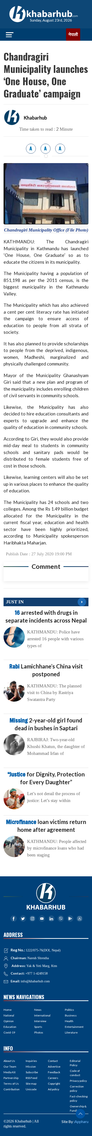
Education (10, 1027)
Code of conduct (75, 1073)
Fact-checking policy (79, 1098)
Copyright (54, 1083)
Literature (71, 1032)
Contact (53, 1061)
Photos (38, 1032)
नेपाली (73, 34)
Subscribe (32, 1072)
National (9, 1015)
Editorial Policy (75, 1063)
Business (71, 1015)
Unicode (31, 1089)
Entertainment (74, 1027)
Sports (38, 1027)
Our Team (10, 1066)
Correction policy (77, 1088)
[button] (80, 1113)
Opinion (9, 1021)
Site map (31, 1083)
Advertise (54, 1066)
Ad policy (53, 1089)
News (38, 1009)
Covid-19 (9, 1032)
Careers (53, 1078)
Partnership (11, 1078)
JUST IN (15, 601)
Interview (40, 1021)
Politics (69, 1009)
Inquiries (31, 1061)
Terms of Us (11, 1083)
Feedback (54, 1072)
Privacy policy (78, 1081)
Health (69, 1021)
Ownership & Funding (78, 1108)
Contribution (12, 1089)
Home (8, 1009)
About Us (9, 1061)
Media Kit (10, 1072)
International (42, 1015)
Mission (31, 1066)
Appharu (81, 1121)
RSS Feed (31, 1078)
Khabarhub (35, 117)
